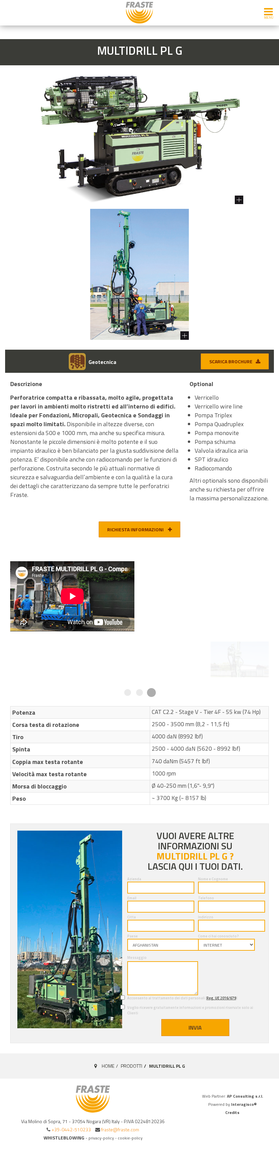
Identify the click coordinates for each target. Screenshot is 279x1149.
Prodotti (131, 1065)
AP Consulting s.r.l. (245, 1096)
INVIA (195, 1027)
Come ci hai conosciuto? (218, 936)
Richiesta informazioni (136, 529)
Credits (232, 1112)
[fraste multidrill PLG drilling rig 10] (173, 659)
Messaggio (137, 957)
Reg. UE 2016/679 (221, 998)
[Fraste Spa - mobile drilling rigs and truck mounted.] (139, 12)
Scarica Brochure (230, 361)
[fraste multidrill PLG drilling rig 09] (106, 659)
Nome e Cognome (213, 879)
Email (131, 898)
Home (108, 1065)
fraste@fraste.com (120, 1129)
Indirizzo (205, 917)
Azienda (134, 879)
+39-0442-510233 (71, 1129)
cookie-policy (130, 1138)
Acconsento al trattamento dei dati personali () (182, 998)
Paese (132, 936)
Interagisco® (244, 1104)
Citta (131, 917)
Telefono (206, 898)
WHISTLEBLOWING (64, 1137)
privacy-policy (101, 1138)
